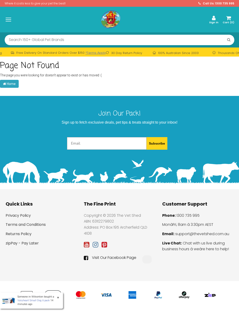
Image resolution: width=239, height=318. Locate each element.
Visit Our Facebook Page (114, 257)
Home (11, 84)
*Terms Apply (95, 53)
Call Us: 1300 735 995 (218, 3)
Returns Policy (19, 234)
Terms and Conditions (26, 224)
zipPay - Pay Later (22, 243)
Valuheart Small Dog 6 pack (34, 300)
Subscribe (157, 143)
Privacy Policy (18, 215)
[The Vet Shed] (110, 19)
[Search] (228, 40)
